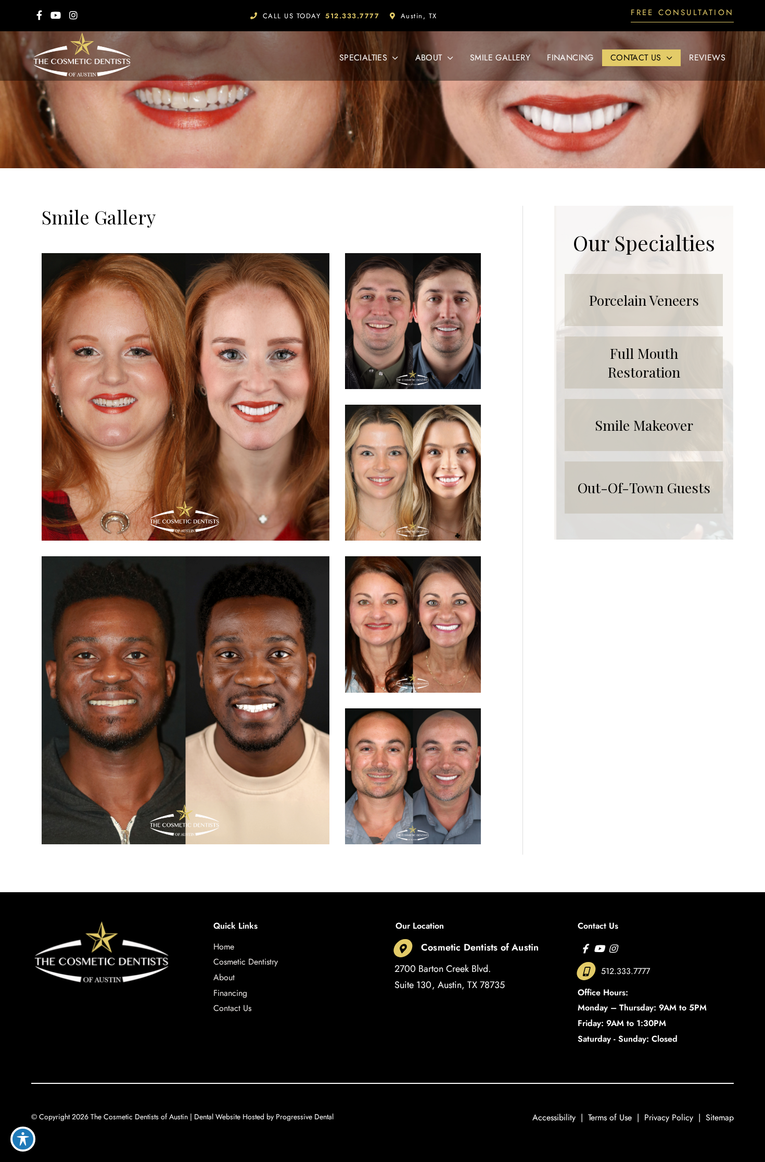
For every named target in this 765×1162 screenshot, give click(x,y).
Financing (230, 993)
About (224, 977)
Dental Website (217, 1116)
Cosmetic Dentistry (245, 962)
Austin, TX (419, 16)
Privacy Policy (668, 1117)
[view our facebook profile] (39, 15)
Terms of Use (610, 1117)
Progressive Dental (305, 1116)
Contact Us (232, 1008)
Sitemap (720, 1117)
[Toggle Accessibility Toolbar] (22, 1139)
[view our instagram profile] (73, 15)
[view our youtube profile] (55, 15)
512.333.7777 (625, 971)
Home (223, 947)
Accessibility (554, 1117)
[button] (682, 15)
